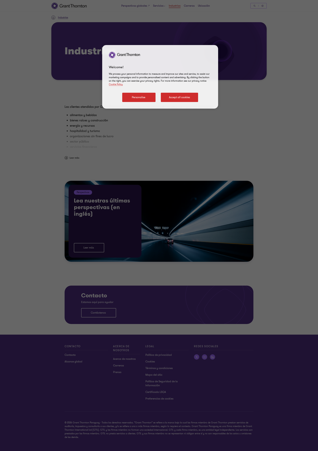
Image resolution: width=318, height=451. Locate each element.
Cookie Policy (116, 84)
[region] (160, 77)
